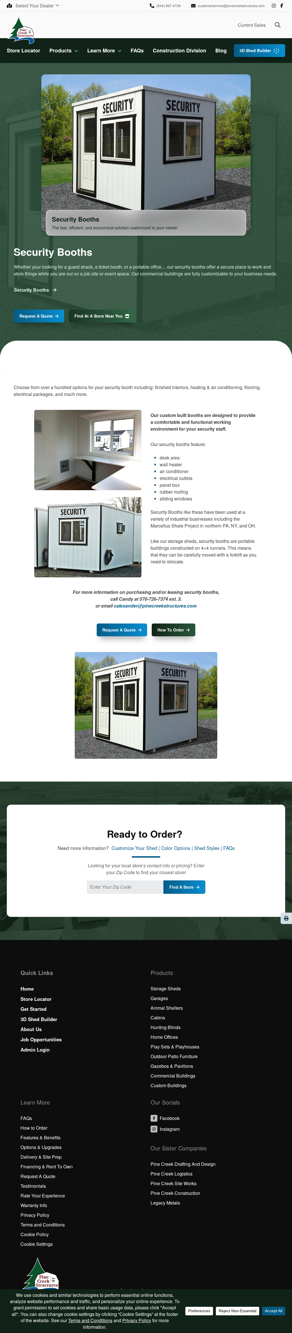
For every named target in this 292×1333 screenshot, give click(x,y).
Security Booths (32, 290)
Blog (221, 50)
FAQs (137, 50)
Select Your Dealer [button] (35, 5)
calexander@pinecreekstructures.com (155, 605)
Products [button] (60, 50)
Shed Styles (206, 848)
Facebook (281, 6)
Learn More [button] (101, 50)
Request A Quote (36, 316)
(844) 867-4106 (169, 5)
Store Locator (23, 50)
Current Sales (252, 25)
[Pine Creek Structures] (21, 30)
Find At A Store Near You (98, 316)
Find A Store (181, 887)
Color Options (175, 848)
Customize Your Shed (134, 848)
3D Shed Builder (255, 50)
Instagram (273, 6)
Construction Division (179, 50)
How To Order (170, 630)
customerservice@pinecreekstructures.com (231, 5)
